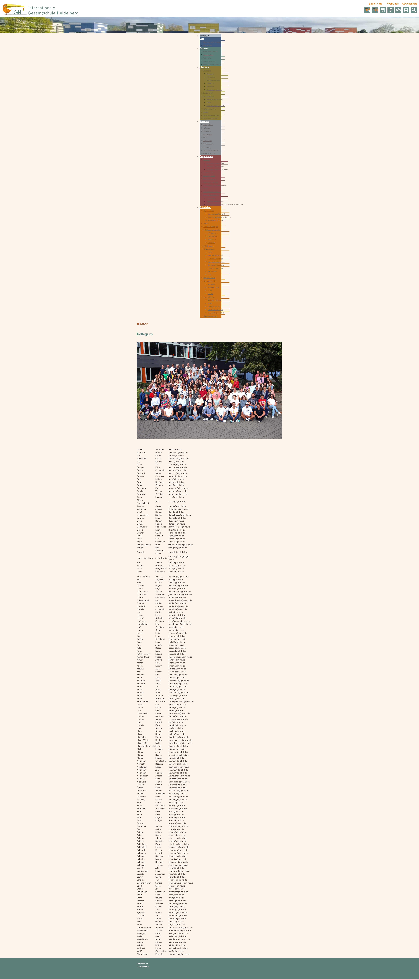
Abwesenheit (409, 3)
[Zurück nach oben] (414, 974)
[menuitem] (205, 35)
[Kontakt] (390, 10)
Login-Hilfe (375, 3)
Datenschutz (143, 966)
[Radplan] (398, 10)
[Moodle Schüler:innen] (367, 10)
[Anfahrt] (383, 10)
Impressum (142, 963)
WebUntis (393, 3)
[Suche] (414, 10)
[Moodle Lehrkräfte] (375, 10)
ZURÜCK (143, 323)
